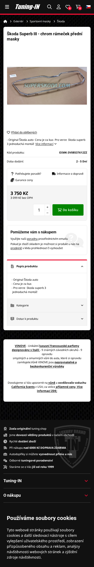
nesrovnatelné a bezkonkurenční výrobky (53, 364)
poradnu (32, 239)
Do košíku (70, 210)
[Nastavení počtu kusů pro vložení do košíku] (41, 210)
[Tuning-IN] (27, 7)
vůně (51, 383)
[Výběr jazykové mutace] (88, 7)
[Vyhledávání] (49, 7)
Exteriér (18, 21)
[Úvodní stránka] (5, 21)
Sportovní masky (40, 21)
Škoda (61, 21)
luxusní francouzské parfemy (59, 346)
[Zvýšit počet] (47, 207)
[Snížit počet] (47, 213)
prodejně (16, 248)
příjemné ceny (66, 387)
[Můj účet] (58, 7)
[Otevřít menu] (7, 7)
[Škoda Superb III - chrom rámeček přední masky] (47, 86)
